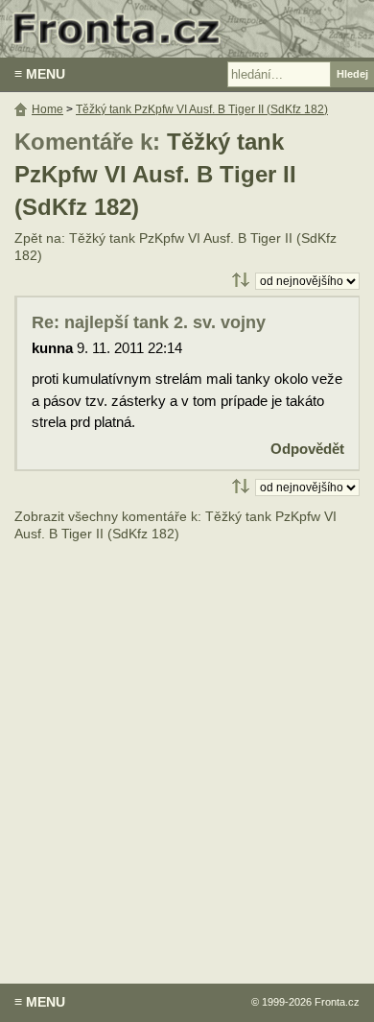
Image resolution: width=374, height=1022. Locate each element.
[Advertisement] (187, 748)
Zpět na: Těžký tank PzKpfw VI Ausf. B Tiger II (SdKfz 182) (175, 247)
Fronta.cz (337, 1002)
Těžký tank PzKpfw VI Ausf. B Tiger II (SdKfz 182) (155, 175)
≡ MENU (39, 74)
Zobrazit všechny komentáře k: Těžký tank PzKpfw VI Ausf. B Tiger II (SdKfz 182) (175, 525)
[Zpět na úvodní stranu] (187, 29)
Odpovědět (307, 448)
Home (47, 109)
